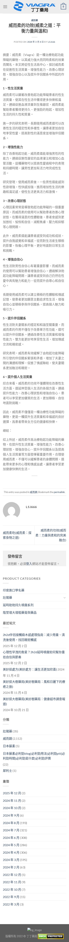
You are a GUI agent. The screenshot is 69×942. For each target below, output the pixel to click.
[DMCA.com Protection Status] (51, 936)
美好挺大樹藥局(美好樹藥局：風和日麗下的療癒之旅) (34, 684)
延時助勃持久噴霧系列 (18, 605)
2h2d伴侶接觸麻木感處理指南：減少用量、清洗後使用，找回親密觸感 (34, 637)
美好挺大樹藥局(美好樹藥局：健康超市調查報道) (34, 701)
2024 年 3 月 (11, 859)
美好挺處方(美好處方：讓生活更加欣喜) (30, 669)
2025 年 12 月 (12, 793)
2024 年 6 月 (11, 837)
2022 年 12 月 (12, 874)
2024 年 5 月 (11, 845)
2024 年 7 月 (11, 830)
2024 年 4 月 (11, 852)
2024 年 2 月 (11, 867)
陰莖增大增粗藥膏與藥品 (20, 612)
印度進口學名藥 (13, 590)
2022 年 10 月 (12, 889)
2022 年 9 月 (11, 897)
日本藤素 (9, 746)
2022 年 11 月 (12, 882)
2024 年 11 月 (12, 800)
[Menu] (5, 6)
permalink (59, 492)
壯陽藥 (7, 597)
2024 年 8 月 (11, 823)
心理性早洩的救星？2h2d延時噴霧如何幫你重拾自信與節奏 (34, 654)
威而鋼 (34, 20)
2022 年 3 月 (11, 904)
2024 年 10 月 (12, 808)
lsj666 (51, 42)
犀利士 (7, 770)
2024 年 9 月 (11, 815)
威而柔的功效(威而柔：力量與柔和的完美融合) (50, 535)
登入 (29, 563)
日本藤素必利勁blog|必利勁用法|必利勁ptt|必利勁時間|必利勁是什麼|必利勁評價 (34, 756)
